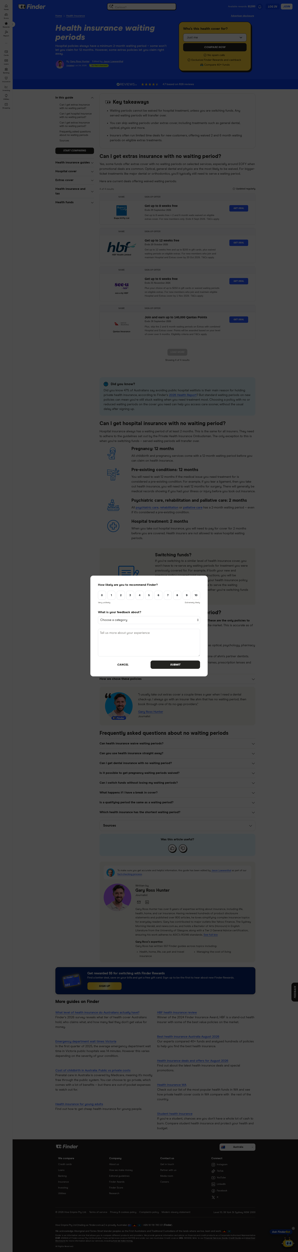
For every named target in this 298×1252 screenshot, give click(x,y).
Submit (175, 664)
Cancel (122, 664)
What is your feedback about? (119, 612)
